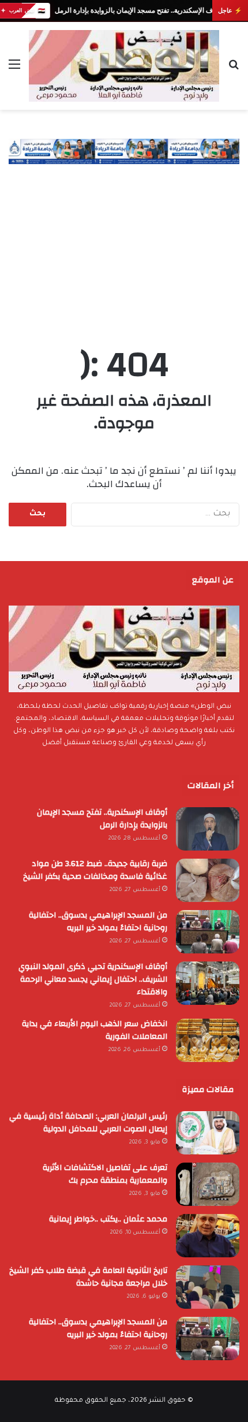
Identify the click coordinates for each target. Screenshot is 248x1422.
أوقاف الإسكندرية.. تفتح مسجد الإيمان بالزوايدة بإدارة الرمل (138, 10)
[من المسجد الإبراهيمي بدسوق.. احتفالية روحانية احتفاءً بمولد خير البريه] (207, 931)
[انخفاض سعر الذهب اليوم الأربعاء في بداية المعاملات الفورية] (207, 1040)
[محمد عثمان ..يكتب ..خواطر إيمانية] (207, 1235)
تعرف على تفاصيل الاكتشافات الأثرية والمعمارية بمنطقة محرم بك (105, 1174)
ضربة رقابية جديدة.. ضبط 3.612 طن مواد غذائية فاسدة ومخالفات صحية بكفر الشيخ (95, 870)
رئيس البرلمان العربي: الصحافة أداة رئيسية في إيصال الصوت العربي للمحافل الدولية (88, 1123)
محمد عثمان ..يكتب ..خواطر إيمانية (108, 1219)
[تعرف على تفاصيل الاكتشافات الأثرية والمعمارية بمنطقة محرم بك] (207, 1184)
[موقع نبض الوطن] (124, 66)
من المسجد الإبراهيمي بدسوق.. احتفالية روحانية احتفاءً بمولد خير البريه (98, 921)
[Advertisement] (124, 244)
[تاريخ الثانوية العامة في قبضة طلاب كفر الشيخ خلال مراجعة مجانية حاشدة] (207, 1287)
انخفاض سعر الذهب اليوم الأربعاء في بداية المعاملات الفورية (94, 1030)
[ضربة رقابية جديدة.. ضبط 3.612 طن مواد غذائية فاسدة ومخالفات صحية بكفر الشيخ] (207, 880)
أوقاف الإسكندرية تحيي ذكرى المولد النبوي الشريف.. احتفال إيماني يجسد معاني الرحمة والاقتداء (92, 979)
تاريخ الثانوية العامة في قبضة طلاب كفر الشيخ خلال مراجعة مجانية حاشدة (88, 1277)
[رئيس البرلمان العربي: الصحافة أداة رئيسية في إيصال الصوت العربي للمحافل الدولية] (207, 1132)
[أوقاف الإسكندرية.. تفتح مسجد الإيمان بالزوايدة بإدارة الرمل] (207, 829)
